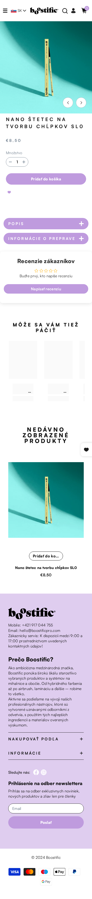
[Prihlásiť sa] (73, 10)
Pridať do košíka (46, 179)
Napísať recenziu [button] (46, 289)
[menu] (5, 10)
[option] (46, 67)
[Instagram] (44, 772)
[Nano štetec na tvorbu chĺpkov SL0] (46, 500)
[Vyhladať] (65, 11)
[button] (68, 102)
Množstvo (14, 152)
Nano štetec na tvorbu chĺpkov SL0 (46, 567)
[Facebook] (36, 772)
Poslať (46, 822)
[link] (23, 389)
